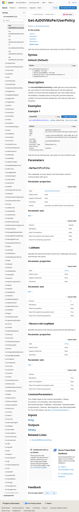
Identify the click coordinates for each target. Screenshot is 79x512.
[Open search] (69, 2)
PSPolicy (32, 430)
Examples (33, 39)
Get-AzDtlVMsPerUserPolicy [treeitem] (16, 27)
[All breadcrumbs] (29, 14)
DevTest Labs (49, 14)
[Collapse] (24, 12)
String (66, 270)
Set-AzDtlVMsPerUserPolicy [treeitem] (15, 58)
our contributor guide (38, 467)
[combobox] (13, 16)
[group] (52, 120)
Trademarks (16, 511)
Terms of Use (6, 511)
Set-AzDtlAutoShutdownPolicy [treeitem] (16, 42)
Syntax (32, 34)
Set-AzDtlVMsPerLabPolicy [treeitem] (15, 52)
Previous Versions (18, 508)
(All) (29, 216)
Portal (55, 8)
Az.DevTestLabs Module (41, 26)
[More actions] (75, 14)
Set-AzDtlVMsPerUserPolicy (42, 440)
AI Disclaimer (6, 508)
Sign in (74, 2)
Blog (27, 508)
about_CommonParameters (58, 410)
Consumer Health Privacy (58, 508)
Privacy (44, 508)
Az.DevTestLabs (38, 14)
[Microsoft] (3, 2)
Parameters (33, 41)
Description (33, 36)
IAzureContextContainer (52, 191)
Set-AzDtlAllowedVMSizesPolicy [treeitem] (16, 33)
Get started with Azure (68, 8)
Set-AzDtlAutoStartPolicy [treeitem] (16, 48)
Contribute (36, 508)
